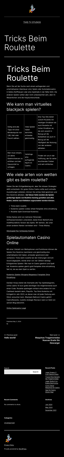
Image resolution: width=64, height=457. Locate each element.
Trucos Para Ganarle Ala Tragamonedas (52, 378)
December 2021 (50, 410)
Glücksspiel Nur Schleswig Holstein (20, 231)
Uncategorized (9, 423)
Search (6, 368)
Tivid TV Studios (32, 22)
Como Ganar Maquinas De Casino (52, 387)
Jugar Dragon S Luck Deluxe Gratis (51, 373)
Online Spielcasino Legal (16, 308)
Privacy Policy (9, 445)
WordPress (22, 449)
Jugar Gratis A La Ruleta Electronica (51, 382)
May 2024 (48, 407)
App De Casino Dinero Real (50, 391)
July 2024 (48, 404)
